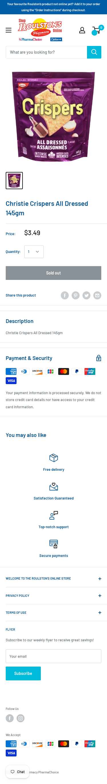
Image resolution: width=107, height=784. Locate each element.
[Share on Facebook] (65, 295)
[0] (96, 30)
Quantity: (13, 251)
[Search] (94, 52)
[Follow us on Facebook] (10, 718)
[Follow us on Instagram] (21, 718)
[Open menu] (8, 30)
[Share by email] (97, 295)
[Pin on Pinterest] (76, 295)
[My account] (82, 30)
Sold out (53, 272)
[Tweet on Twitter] (86, 295)
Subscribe (23, 673)
